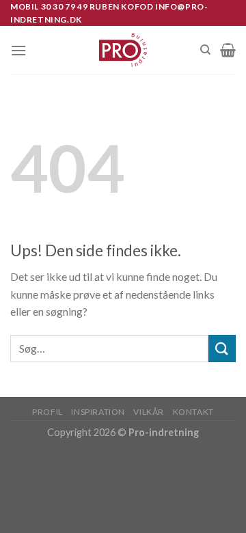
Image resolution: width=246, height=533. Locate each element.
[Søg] (205, 50)
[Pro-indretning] (123, 50)
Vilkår (148, 412)
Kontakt (193, 412)
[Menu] (18, 50)
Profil (47, 412)
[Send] (222, 348)
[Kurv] (228, 50)
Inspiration (98, 412)
